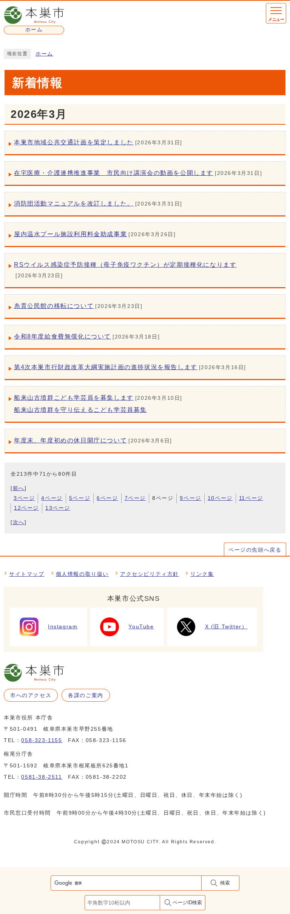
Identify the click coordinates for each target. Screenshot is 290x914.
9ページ (190, 498)
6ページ (107, 498)
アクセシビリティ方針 (149, 574)
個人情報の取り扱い (82, 574)
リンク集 (202, 574)
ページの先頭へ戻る (254, 550)
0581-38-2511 (41, 777)
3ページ (24, 498)
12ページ (26, 508)
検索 (225, 883)
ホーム (44, 54)
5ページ (79, 498)
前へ (19, 488)
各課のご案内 (85, 695)
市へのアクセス (30, 695)
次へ (19, 522)
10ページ (220, 498)
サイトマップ (27, 574)
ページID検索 (187, 902)
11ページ (251, 498)
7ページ (135, 498)
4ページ (51, 498)
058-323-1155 (41, 740)
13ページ (57, 508)
